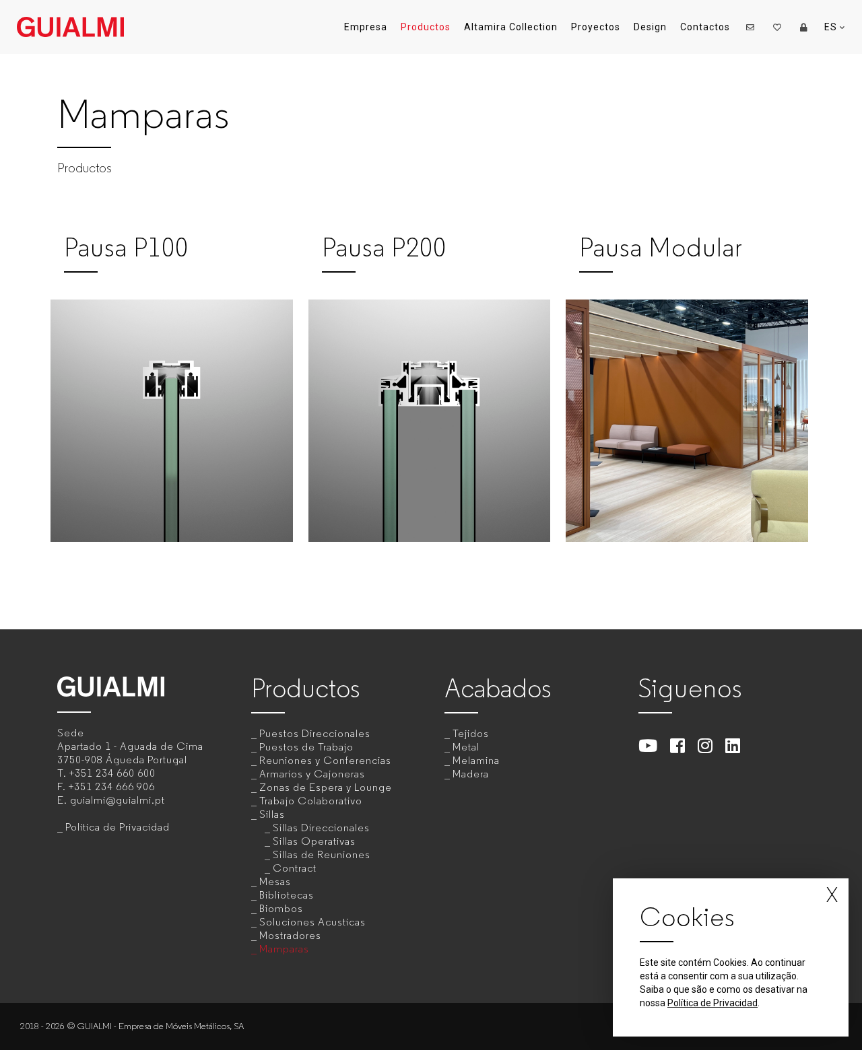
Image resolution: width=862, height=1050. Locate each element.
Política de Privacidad (117, 826)
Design (650, 27)
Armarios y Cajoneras (312, 773)
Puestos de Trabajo (306, 746)
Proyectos (595, 27)
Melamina (476, 760)
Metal (466, 746)
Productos (426, 27)
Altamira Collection (511, 27)
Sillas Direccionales (321, 827)
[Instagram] (705, 745)
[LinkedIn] (733, 745)
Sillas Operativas (314, 841)
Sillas (272, 814)
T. (106, 773)
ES (832, 27)
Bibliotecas (286, 894)
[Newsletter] (750, 27)
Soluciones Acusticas (312, 921)
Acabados (498, 688)
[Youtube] (648, 745)
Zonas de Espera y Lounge (325, 787)
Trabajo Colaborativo (310, 800)
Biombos (281, 908)
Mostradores (290, 935)
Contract (295, 868)
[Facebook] (678, 745)
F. (106, 786)
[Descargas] (804, 27)
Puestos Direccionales (314, 733)
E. (111, 800)
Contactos (705, 27)
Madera (471, 773)
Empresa (365, 27)
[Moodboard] (777, 27)
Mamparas (284, 948)
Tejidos (471, 733)
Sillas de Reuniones (321, 854)
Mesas (275, 881)
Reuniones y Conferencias (325, 760)
